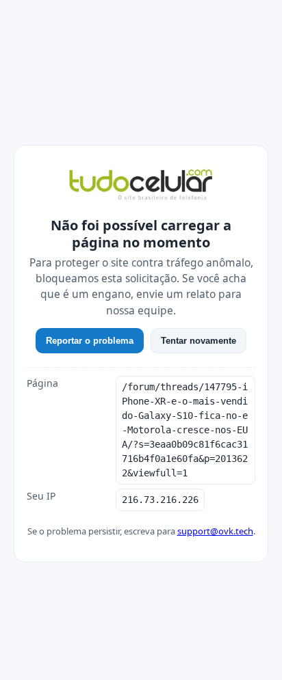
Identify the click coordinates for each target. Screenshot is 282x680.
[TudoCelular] (141, 185)
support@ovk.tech (215, 531)
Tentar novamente (198, 341)
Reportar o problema (89, 341)
